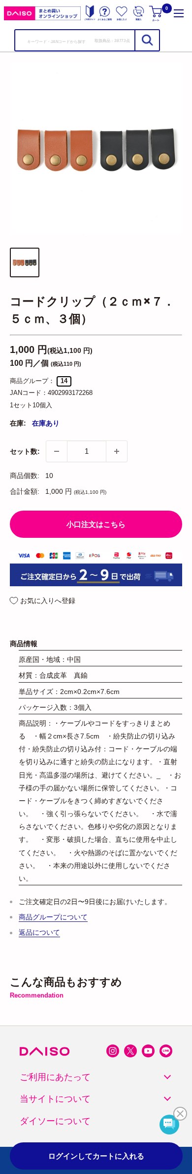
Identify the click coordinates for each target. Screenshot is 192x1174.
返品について (39, 932)
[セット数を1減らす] (56, 451)
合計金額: (24, 491)
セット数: (25, 451)
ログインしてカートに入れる (96, 1156)
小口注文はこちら (96, 524)
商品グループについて (53, 917)
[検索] (146, 40)
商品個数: (24, 475)
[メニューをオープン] (179, 13)
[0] (156, 13)
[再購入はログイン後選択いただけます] (138, 13)
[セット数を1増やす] (116, 451)
